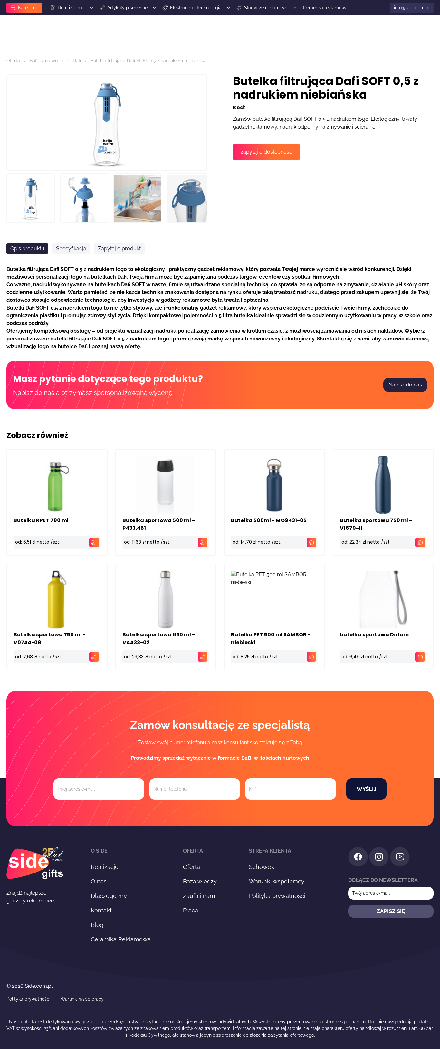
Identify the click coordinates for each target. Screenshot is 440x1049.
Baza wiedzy (200, 881)
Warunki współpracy (276, 881)
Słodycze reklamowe (266, 7)
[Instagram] (379, 858)
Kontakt (101, 910)
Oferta (13, 60)
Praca (190, 910)
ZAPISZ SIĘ (391, 911)
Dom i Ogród (71, 7)
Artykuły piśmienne (127, 7)
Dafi (77, 60)
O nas (99, 881)
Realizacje (105, 866)
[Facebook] (358, 858)
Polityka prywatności (277, 895)
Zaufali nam (199, 895)
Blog (97, 924)
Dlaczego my (109, 895)
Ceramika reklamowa (325, 7)
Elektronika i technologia (196, 7)
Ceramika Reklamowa (121, 939)
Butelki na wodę (46, 60)
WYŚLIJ (366, 789)
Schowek (261, 866)
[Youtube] (400, 858)
